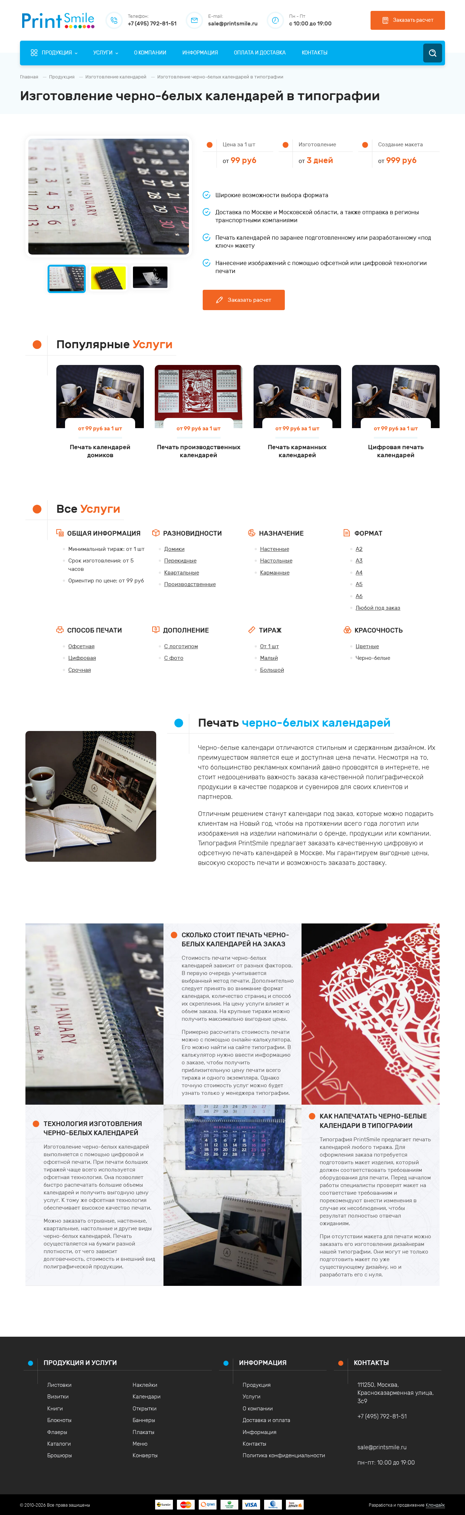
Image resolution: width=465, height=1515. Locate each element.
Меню (140, 1444)
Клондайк (435, 1505)
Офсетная (81, 646)
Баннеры (144, 1420)
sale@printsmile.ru (382, 1447)
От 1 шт (269, 646)
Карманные (275, 572)
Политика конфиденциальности (284, 1455)
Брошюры (59, 1455)
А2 (359, 549)
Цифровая (82, 658)
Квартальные (181, 572)
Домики (174, 549)
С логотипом (181, 646)
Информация (259, 1432)
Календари (147, 1396)
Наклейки (145, 1385)
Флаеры (57, 1432)
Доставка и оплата (266, 1420)
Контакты (254, 1444)
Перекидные (180, 560)
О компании (258, 1408)
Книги (55, 1408)
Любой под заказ (378, 608)
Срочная (79, 670)
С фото (173, 658)
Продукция (257, 1385)
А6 (359, 596)
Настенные (274, 549)
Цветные (367, 646)
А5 (359, 584)
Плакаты (143, 1432)
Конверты (145, 1455)
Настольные (276, 560)
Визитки (58, 1396)
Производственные (190, 584)
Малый (269, 658)
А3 (359, 560)
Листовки (59, 1385)
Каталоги (59, 1444)
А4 (359, 572)
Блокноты (59, 1420)
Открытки (145, 1408)
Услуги (251, 1396)
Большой (272, 670)
